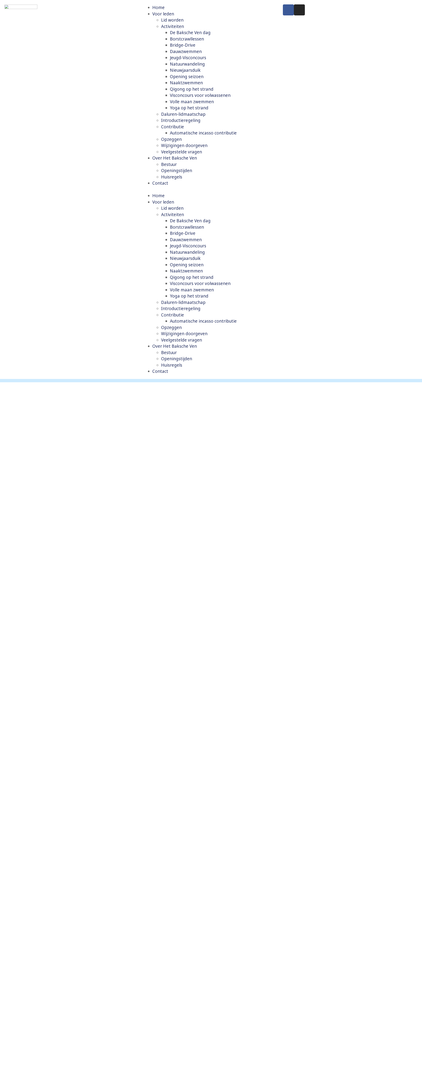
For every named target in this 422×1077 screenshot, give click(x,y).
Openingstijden (176, 170)
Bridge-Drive (182, 45)
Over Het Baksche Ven (174, 158)
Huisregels (171, 177)
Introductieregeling (180, 120)
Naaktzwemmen (186, 83)
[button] (211, 189)
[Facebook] (288, 9)
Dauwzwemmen (186, 51)
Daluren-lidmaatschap (183, 114)
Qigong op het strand (191, 89)
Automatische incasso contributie (203, 133)
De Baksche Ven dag (190, 32)
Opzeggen (171, 139)
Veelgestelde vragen (181, 152)
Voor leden (163, 14)
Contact (160, 183)
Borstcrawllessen (187, 39)
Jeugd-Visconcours (188, 58)
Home (158, 7)
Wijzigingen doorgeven (184, 145)
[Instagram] (299, 9)
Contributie (172, 127)
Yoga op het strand (189, 108)
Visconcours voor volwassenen (200, 95)
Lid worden (172, 20)
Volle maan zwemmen (192, 102)
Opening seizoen (187, 76)
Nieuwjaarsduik (185, 70)
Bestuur (169, 164)
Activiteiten (172, 26)
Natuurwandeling (187, 64)
